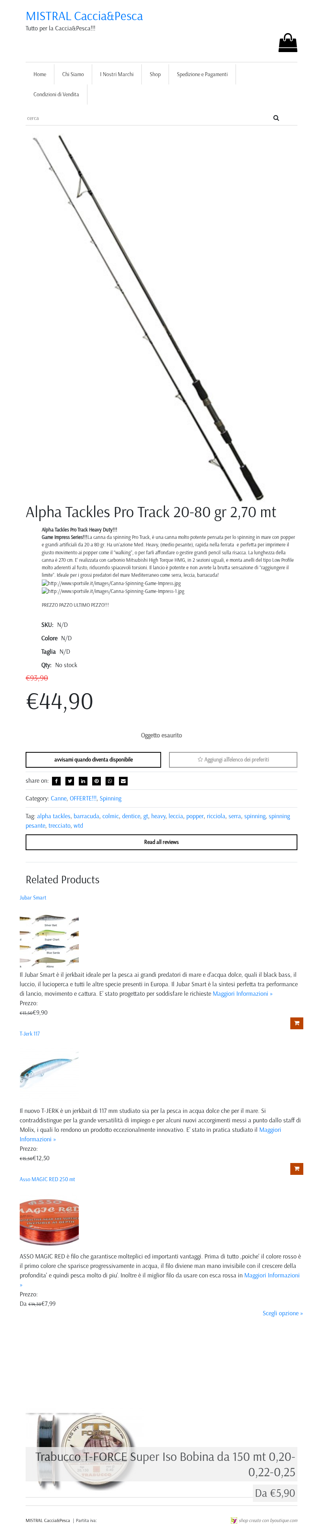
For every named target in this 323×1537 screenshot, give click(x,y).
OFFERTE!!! (83, 798)
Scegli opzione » (283, 1313)
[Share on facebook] (56, 781)
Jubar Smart (33, 897)
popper (195, 816)
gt (145, 816)
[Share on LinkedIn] (83, 781)
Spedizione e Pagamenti (202, 74)
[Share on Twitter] (69, 781)
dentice (131, 816)
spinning (254, 816)
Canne (59, 798)
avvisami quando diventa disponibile (93, 759)
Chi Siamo (73, 74)
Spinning (110, 798)
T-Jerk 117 (30, 1033)
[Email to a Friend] (123, 781)
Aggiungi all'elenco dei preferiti (236, 759)
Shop (155, 74)
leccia (176, 816)
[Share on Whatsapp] (110, 781)
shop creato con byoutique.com (268, 1520)
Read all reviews (161, 842)
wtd (78, 825)
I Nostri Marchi (117, 74)
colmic (110, 816)
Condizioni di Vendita (56, 94)
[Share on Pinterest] (96, 781)
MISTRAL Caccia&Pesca (84, 15)
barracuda (86, 816)
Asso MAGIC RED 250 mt (47, 1179)
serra (234, 816)
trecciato (59, 825)
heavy (158, 816)
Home (39, 74)
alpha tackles (54, 816)
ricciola (216, 816)
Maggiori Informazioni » (243, 993)
